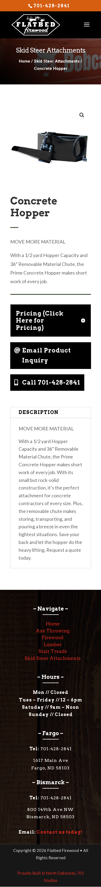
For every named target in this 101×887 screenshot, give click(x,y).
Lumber (53, 644)
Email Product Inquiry (46, 355)
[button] (82, 115)
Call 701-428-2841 (51, 382)
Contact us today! (59, 832)
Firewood (53, 637)
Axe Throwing (52, 630)
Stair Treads (52, 651)
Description (38, 412)
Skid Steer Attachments (56, 61)
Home (24, 61)
